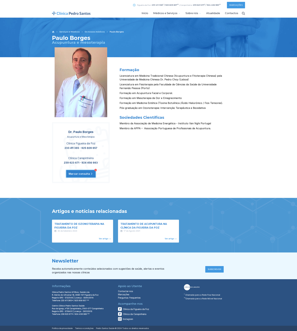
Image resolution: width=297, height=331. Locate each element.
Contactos (231, 13)
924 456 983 (90, 162)
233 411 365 (72, 147)
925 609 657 (89, 147)
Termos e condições (84, 328)
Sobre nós (192, 13)
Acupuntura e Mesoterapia (81, 136)
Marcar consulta (79, 173)
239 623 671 (71, 162)
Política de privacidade (62, 328)
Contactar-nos (125, 291)
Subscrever (214, 269)
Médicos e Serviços (165, 13)
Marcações (236, 5)
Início (145, 13)
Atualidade (213, 13)
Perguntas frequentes (129, 297)
